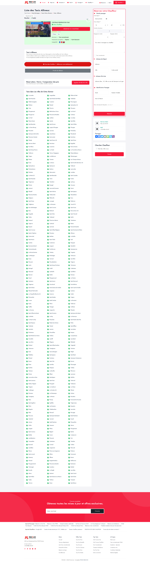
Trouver (109, 154)
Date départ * (97, 15)
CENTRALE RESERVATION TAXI (61, 23)
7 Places (54, 34)
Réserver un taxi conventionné (92, 526)
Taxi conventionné (100, 55)
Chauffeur (89, 2)
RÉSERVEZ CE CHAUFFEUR (71, 29)
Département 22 (29, 16)
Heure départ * (97, 22)
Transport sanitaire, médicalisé (66, 524)
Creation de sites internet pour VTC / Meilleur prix (55, 529)
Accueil (43, 2)
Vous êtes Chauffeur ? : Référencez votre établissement (58, 64)
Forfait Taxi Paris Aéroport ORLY (41, 526)
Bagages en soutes (98, 34)
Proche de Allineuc (58, 70)
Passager (79, 2)
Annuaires (61, 2)
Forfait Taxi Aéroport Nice (77, 526)
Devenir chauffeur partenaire (75, 529)
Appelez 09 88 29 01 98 (80, 83)
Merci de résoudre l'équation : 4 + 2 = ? (103, 105)
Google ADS (39, 529)
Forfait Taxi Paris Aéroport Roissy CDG (60, 526)
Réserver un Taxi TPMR (52, 524)
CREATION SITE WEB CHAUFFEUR (93, 529)
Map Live (52, 2)
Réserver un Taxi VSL (40, 524)
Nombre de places (98, 28)
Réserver (103, 2)
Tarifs (70, 2)
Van (59, 34)
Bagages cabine (114, 34)
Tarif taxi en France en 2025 (82, 524)
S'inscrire (97, 511)
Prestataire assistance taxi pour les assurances (111, 526)
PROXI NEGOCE (84, 560)
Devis (110, 2)
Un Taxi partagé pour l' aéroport (98, 524)
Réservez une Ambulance (113, 524)
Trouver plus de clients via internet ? (111, 529)
